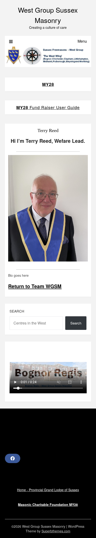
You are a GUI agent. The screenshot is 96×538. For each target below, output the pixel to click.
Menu (82, 41)
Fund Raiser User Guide (48, 107)
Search (17, 311)
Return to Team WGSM (35, 286)
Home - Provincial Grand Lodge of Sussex (48, 489)
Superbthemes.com (55, 531)
